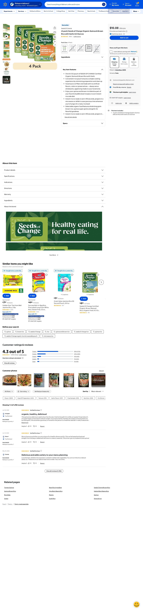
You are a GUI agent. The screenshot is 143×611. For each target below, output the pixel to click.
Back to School (48, 11)
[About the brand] (102, 206)
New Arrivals (91, 11)
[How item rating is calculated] (23, 358)
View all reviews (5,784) (54, 471)
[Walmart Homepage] (5, 4)
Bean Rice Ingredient (55, 487)
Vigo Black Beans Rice (55, 491)
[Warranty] (102, 194)
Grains (6, 498)
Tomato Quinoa (9, 487)
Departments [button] (8, 11)
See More (52, 255)
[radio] (64, 49)
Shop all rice (98, 498)
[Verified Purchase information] (41, 410)
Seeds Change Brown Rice (102, 487)
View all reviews (9, 363)
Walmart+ (125, 11)
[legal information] (126, 31)
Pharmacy (81, 11)
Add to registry (134, 103)
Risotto (51, 495)
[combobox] (75, 4)
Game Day (116, 11)
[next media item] (55, 45)
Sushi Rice (52, 498)
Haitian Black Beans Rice (101, 491)
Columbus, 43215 (120, 70)
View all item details (71, 117)
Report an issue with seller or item (123, 84)
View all (101, 371)
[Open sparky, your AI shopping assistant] (136, 604)
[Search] (103, 4)
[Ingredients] (102, 57)
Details (129, 87)
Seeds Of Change (66, 28)
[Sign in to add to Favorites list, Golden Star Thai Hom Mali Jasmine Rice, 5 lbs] (20, 274)
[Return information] (123, 34)
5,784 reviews (22, 355)
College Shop (60, 11)
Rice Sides (7, 495)
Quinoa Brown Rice (10, 491)
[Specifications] (102, 176)
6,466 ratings (77, 36)
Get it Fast (71, 11)
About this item (10, 163)
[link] (98, 380)
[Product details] (102, 170)
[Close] (38, 11)
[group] (71, 36)
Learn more (132, 92)
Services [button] (21, 11)
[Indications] (102, 182)
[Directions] (102, 188)
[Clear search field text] (98, 4)
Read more (25, 422)
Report (42, 426)
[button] (114, 4)
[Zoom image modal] (55, 37)
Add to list (118, 103)
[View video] (55, 41)
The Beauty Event (104, 11)
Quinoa (96, 495)
